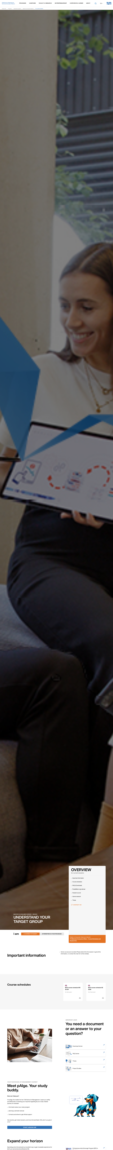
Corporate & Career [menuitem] (76, 3)
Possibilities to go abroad (78, 889)
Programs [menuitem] (22, 3)
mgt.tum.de (4, 8)
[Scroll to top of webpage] (109, 1142)
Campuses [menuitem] (32, 3)
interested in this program (51, 933)
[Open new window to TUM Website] (109, 3)
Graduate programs (17, 8)
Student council (76, 892)
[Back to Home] (8, 3)
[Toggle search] (95, 3)
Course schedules (77, 881)
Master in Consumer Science (28, 8)
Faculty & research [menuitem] (45, 3)
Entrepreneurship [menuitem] (61, 3)
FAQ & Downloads (77, 885)
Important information (78, 878)
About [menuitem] (88, 3)
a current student (30, 933)
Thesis (74, 900)
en (101, 3)
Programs (10, 8)
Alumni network (76, 896)
